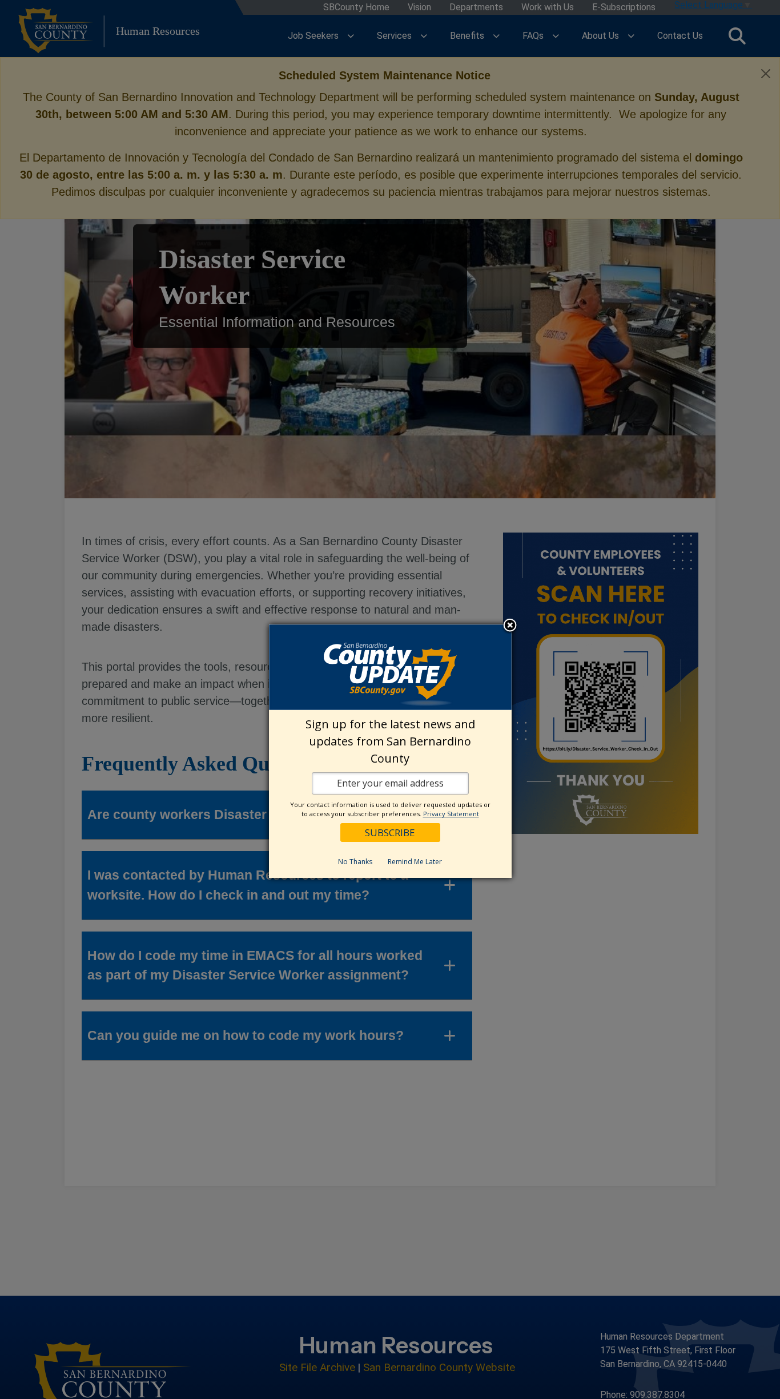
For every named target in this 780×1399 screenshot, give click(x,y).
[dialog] (390, 751)
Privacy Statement (451, 813)
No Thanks (355, 861)
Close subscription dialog (509, 625)
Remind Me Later (415, 861)
